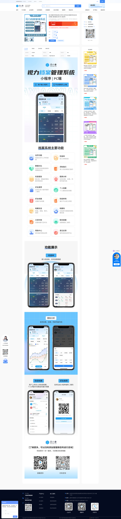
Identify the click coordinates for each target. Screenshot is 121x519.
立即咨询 (52, 40)
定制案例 (40, 1)
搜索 (78, 6)
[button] (25, 39)
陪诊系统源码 (53, 508)
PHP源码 (24, 1)
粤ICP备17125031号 (95, 517)
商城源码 (52, 497)
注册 (97, 1)
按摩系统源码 (53, 504)
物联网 (35, 1)
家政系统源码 (53, 501)
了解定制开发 (60, 40)
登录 (102, 1)
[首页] (23, 6)
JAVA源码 (30, 1)
